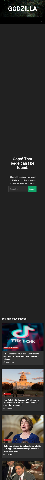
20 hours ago (10, 362)
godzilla (22, 8)
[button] (4, 20)
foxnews (7, 394)
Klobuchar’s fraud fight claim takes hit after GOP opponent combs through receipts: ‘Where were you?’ (23, 448)
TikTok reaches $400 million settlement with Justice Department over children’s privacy (21, 356)
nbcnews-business (11, 348)
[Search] (40, 20)
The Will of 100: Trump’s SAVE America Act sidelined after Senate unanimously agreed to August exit (21, 402)
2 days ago (9, 408)
